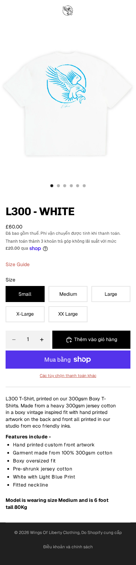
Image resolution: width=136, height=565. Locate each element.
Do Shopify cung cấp (101, 532)
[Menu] (8, 10)
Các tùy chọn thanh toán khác (68, 375)
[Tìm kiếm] (23, 10)
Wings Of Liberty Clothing (55, 532)
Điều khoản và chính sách (68, 547)
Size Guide (18, 264)
